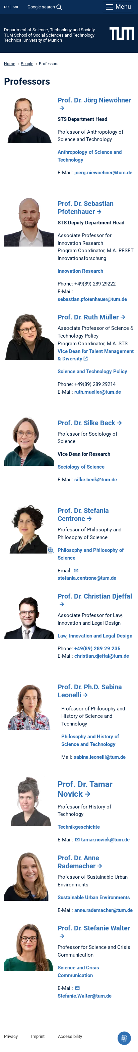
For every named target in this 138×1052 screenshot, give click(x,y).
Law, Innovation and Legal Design (95, 636)
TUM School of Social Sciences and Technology (49, 35)
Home (9, 63)
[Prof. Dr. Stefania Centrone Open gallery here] (29, 528)
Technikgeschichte (79, 827)
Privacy (11, 1036)
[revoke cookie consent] (124, 1038)
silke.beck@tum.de (95, 480)
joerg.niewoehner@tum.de (103, 173)
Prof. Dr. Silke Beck (86, 423)
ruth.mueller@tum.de (97, 392)
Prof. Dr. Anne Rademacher (78, 862)
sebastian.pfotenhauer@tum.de (92, 299)
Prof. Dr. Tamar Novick (85, 789)
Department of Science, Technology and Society (49, 29)
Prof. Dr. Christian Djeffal (95, 596)
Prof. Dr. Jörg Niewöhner (94, 100)
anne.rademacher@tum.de (103, 910)
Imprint (38, 1036)
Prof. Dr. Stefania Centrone (83, 515)
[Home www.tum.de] (122, 33)
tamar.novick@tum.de (105, 840)
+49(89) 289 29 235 (97, 649)
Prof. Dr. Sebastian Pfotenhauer (86, 208)
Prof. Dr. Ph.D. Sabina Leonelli (90, 691)
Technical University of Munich (33, 40)
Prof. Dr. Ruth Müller (88, 317)
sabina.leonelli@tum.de (100, 757)
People (27, 63)
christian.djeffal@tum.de (101, 656)
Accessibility (70, 1036)
